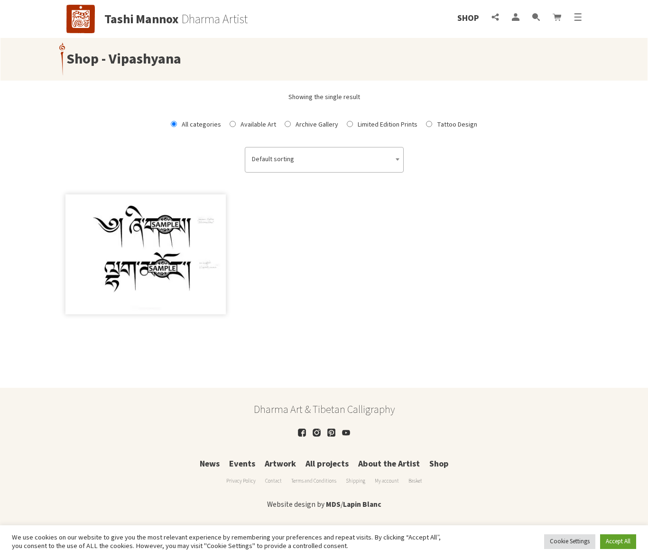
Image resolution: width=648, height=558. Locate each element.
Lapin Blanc (362, 504)
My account (387, 481)
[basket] (557, 18)
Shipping (355, 481)
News (210, 464)
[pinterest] (331, 433)
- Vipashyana (140, 59)
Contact (273, 481)
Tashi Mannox (141, 19)
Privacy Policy (241, 481)
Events (242, 464)
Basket (415, 481)
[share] (495, 18)
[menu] (578, 18)
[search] (536, 18)
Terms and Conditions (313, 481)
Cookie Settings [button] (570, 541)
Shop (468, 18)
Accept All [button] (618, 541)
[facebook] (302, 433)
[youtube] (346, 433)
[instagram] (317, 433)
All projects (327, 464)
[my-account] (515, 18)
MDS (333, 504)
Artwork (280, 464)
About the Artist (389, 464)
